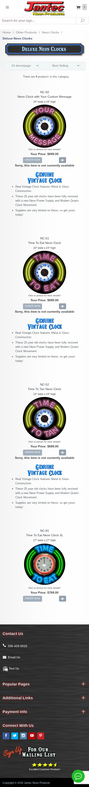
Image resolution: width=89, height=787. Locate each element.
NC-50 (44, 92)
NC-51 (44, 238)
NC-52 (44, 384)
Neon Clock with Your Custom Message (44, 96)
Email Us (14, 657)
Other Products (26, 32)
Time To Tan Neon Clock (44, 389)
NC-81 (44, 530)
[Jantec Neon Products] (44, 7)
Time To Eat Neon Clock (44, 243)
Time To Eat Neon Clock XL (44, 535)
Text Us (13, 668)
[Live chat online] (78, 776)
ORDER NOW (32, 159)
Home (7, 32)
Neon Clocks (50, 32)
